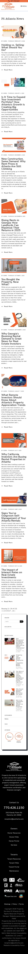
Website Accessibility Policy (14, 945)
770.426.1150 (14, 808)
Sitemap (7, 904)
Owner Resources (14, 833)
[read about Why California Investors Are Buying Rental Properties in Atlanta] (14, 440)
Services (14, 845)
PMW (14, 919)
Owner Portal (14, 841)
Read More (8, 70)
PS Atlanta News (12, 18)
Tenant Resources (14, 859)
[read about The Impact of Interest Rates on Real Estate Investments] (14, 556)
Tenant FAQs (14, 863)
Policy (15, 904)
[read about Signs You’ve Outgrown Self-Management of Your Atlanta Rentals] (14, 499)
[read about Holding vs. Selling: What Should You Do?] (14, 31)
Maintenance (14, 871)
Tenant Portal (14, 867)
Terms (21, 904)
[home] (8, 6)
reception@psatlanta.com (14, 819)
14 (13, 611)
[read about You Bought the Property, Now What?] (14, 265)
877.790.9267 (15, 1)
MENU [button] (24, 6)
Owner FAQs (14, 837)
